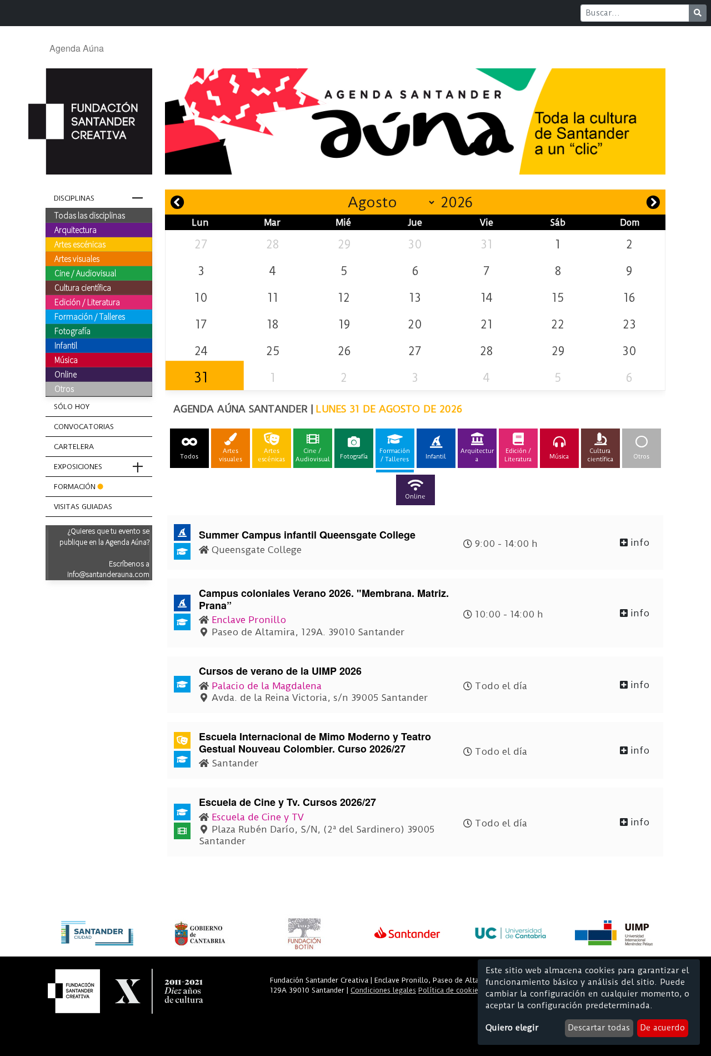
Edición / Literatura (87, 301)
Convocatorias (84, 426)
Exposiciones (78, 466)
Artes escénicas (80, 244)
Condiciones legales (383, 990)
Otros (64, 388)
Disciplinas (74, 198)
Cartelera (74, 446)
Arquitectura (75, 229)
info (638, 542)
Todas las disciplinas (89, 215)
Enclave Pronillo (249, 619)
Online (65, 374)
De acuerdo (662, 1028)
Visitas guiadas (83, 506)
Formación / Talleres (89, 316)
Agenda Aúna (76, 48)
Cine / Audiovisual (85, 272)
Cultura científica (82, 287)
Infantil (65, 345)
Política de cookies (450, 990)
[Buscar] (698, 13)
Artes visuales (76, 258)
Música (66, 359)
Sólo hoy (71, 406)
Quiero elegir (511, 1028)
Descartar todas (599, 1028)
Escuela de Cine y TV (258, 817)
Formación (75, 486)
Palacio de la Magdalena (267, 685)
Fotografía (72, 330)
